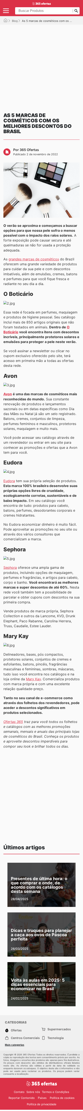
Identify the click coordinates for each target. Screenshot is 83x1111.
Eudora (9, 481)
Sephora (10, 567)
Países (42, 1098)
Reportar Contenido (22, 1098)
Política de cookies (62, 1098)
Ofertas (16, 1030)
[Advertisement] (41, 66)
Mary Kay (33, 679)
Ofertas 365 (13, 722)
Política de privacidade (41, 1104)
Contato (19, 1092)
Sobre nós (33, 1092)
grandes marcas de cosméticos (34, 259)
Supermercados (59, 1029)
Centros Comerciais (25, 1038)
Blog (15, 21)
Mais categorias (14, 1044)
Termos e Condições (55, 1092)
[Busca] (76, 10)
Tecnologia (55, 1038)
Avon (7, 394)
